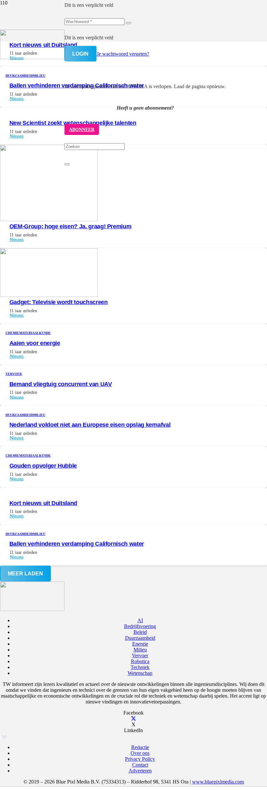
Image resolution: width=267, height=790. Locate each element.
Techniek (140, 667)
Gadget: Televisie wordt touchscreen (58, 302)
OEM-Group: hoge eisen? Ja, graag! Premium (70, 226)
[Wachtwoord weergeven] (128, 23)
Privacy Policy (140, 759)
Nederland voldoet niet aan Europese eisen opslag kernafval (90, 425)
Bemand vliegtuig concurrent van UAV (60, 384)
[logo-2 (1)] (32, 57)
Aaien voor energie (34, 343)
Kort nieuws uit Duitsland (43, 503)
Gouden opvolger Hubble (43, 465)
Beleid (140, 632)
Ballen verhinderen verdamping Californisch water (76, 544)
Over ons (140, 753)
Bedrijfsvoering (140, 626)
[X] (133, 718)
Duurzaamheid (140, 638)
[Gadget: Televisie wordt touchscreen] (49, 295)
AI (140, 620)
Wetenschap (140, 673)
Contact (140, 765)
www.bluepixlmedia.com (218, 781)
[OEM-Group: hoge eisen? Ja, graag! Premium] (49, 219)
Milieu (140, 649)
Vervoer (140, 655)
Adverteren (140, 770)
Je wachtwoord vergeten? (123, 54)
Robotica (140, 661)
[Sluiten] (67, 164)
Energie (140, 644)
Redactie (140, 747)
